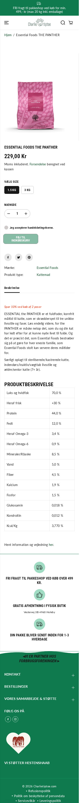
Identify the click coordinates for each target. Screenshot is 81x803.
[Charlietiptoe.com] (39, 22)
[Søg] (63, 23)
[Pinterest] (29, 257)
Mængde (10, 204)
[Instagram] (15, 719)
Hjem (8, 35)
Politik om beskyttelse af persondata (39, 796)
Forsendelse (38, 164)
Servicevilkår (26, 801)
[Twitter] (18, 257)
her (51, 545)
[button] (7, 22)
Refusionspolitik (39, 791)
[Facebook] (8, 257)
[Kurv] (71, 23)
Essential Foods (47, 268)
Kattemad (43, 275)
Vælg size (11, 181)
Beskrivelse (12, 288)
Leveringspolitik (50, 801)
